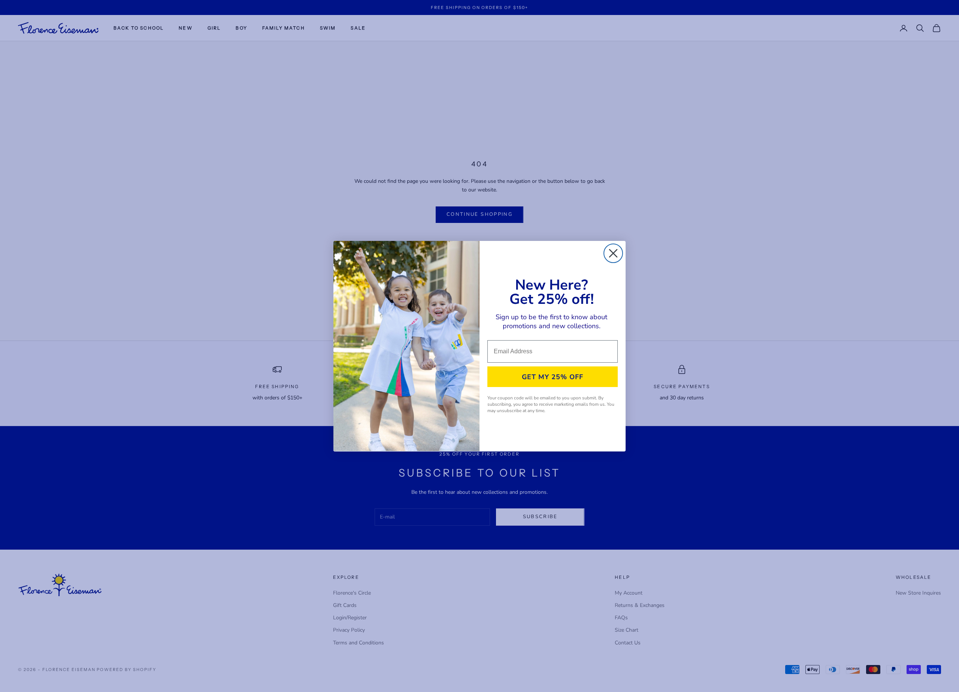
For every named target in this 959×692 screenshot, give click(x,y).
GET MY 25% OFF (552, 376)
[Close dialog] (613, 253)
